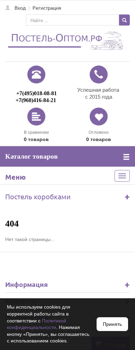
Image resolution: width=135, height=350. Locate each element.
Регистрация (47, 7)
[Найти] (124, 20)
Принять (112, 324)
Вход (20, 7)
